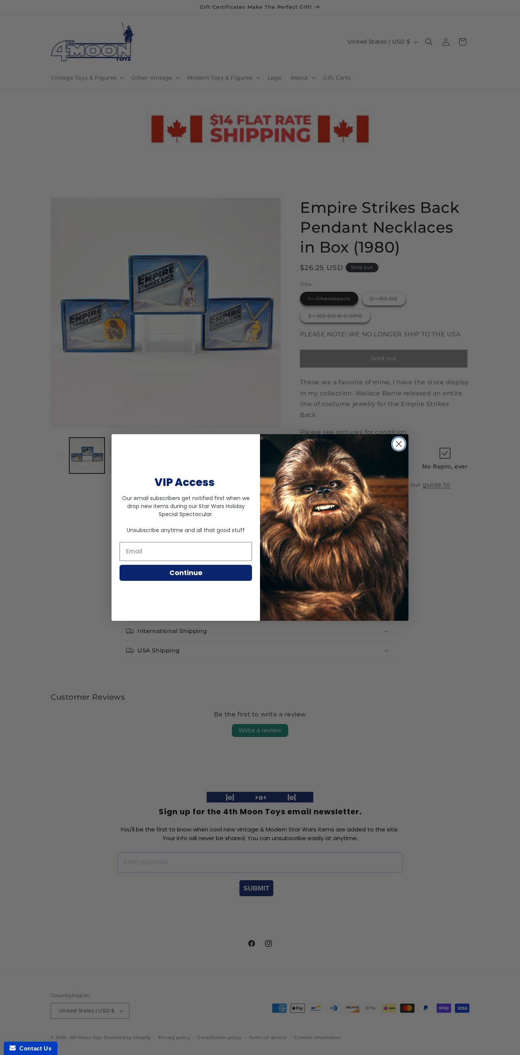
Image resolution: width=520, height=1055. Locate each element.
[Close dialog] (398, 444)
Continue (186, 572)
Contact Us (33, 1048)
